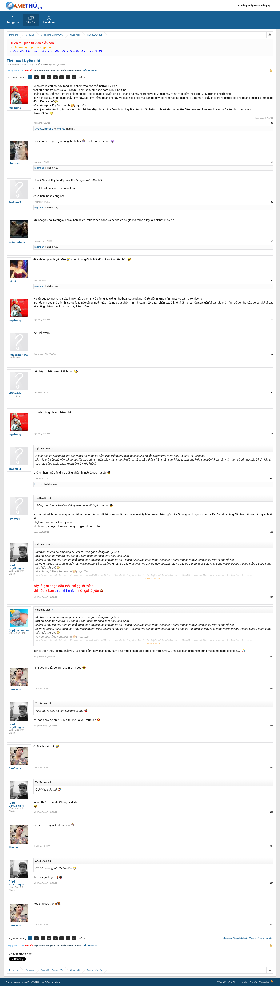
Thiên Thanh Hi (89, 70)
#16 (271, 767)
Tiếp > (82, 77)
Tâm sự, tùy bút (29, 65)
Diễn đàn (31, 22)
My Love (38, 128)
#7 (272, 354)
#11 (271, 532)
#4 (272, 241)
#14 (271, 688)
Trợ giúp (253, 982)
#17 (271, 812)
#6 (272, 319)
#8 (272, 392)
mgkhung (53, 65)
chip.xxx (37, 162)
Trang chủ (13, 22)
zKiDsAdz (38, 392)
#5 (272, 280)
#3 (272, 202)
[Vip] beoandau (40, 656)
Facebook (49, 22)
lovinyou (38, 484)
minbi (36, 280)
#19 (271, 883)
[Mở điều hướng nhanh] (269, 35)
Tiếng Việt (221, 982)
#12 (271, 597)
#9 (272, 433)
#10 (271, 478)
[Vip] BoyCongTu (41, 597)
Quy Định (232, 982)
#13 (271, 656)
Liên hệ (244, 982)
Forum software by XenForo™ (34, 982)
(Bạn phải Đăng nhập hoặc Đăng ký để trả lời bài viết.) (248, 938)
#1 (272, 123)
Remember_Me (41, 354)
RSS (272, 981)
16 (74, 77)
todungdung (39, 241)
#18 (271, 846)
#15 (271, 726)
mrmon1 (48, 128)
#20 (271, 924)
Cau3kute (38, 688)
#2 (272, 162)
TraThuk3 (38, 202)
